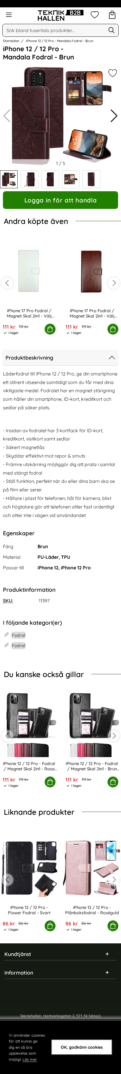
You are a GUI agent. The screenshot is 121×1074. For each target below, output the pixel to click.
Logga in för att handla (60, 200)
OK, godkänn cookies (82, 1047)
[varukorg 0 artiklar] (112, 14)
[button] (114, 115)
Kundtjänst (17, 954)
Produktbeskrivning (29, 357)
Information (18, 972)
